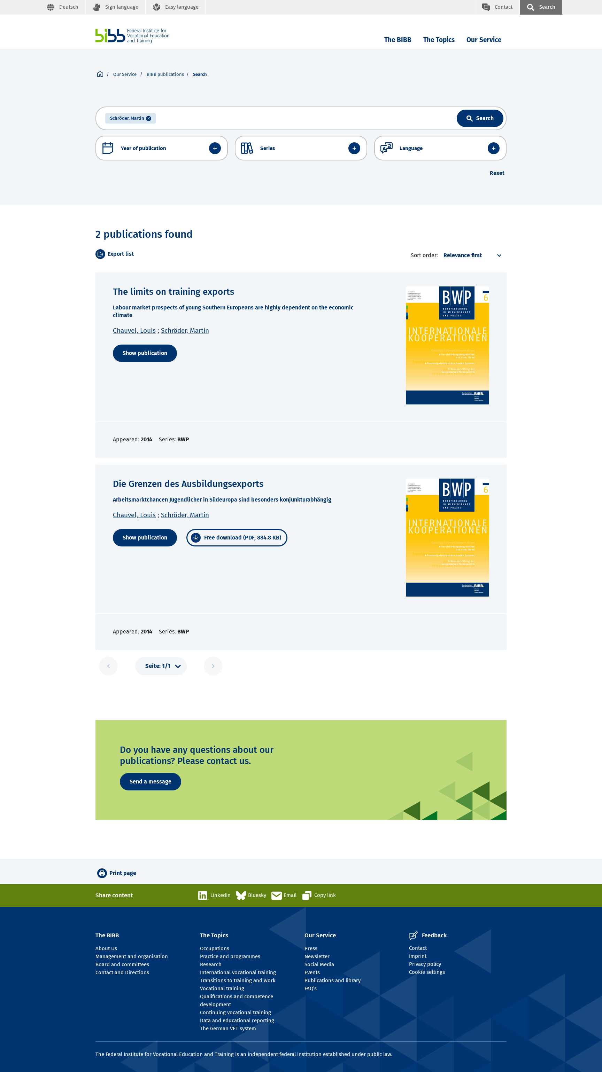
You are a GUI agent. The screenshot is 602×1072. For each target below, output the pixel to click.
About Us (106, 948)
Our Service (483, 40)
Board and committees (122, 964)
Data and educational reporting (237, 1020)
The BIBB (397, 40)
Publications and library (332, 980)
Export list (121, 254)
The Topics (439, 40)
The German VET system (228, 1028)
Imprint (417, 956)
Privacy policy (425, 964)
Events (312, 972)
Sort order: (424, 255)
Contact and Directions (122, 972)
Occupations (214, 948)
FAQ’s (310, 988)
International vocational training (238, 972)
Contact (418, 948)
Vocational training (222, 988)
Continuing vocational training (235, 1012)
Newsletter (317, 956)
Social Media (319, 964)
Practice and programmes (230, 956)
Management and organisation (131, 956)
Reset (497, 173)
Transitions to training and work (238, 980)
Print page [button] (122, 873)
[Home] (132, 36)
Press (310, 948)
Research (211, 964)
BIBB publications (165, 74)
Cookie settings (427, 972)
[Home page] (100, 74)
